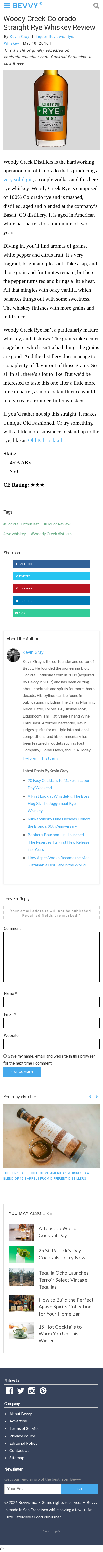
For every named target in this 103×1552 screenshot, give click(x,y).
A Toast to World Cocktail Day (57, 1231)
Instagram (52, 758)
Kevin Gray (20, 36)
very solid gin (18, 179)
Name (10, 993)
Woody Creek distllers (52, 533)
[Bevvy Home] (25, 5)
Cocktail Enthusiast (22, 523)
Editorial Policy (24, 1443)
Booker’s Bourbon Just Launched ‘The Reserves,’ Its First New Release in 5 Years (59, 842)
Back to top (50, 1531)
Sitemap (17, 1457)
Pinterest (26, 588)
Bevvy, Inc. (27, 1502)
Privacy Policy (22, 1435)
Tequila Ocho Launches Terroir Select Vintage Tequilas (64, 1279)
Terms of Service (25, 1428)
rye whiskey (16, 533)
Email (23, 613)
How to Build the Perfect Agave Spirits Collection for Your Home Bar (66, 1307)
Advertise (18, 1420)
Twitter (24, 576)
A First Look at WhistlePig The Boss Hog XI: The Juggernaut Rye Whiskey (59, 803)
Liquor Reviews (50, 36)
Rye (70, 36)
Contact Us (20, 1450)
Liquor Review (58, 523)
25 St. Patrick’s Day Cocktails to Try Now (62, 1254)
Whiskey (11, 43)
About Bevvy (21, 1413)
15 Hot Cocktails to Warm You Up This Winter (60, 1333)
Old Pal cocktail (45, 440)
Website (11, 1035)
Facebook (26, 563)
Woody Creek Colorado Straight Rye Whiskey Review (50, 23)
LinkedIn (25, 600)
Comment (12, 928)
